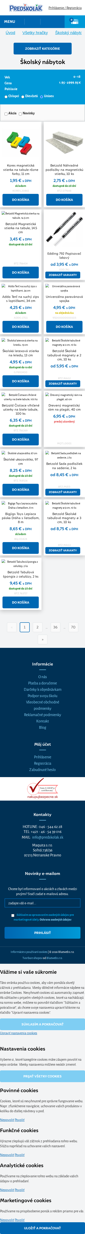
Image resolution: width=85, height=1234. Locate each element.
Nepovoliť (7, 1119)
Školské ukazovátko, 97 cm (20, 461)
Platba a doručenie (42, 683)
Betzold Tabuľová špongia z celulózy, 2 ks (21, 574)
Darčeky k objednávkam (42, 689)
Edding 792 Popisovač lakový (64, 256)
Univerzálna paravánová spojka (64, 299)
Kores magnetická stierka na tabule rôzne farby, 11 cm (20, 169)
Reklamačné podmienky (42, 714)
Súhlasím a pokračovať (43, 1024)
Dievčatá (31, 95)
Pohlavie (11, 89)
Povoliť (19, 1119)
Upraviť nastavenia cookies (18, 1032)
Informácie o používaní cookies (29, 951)
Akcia (12, 112)
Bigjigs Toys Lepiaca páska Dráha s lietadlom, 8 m (20, 518)
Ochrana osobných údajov (55, 919)
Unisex (49, 95)
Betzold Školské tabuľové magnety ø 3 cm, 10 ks (64, 518)
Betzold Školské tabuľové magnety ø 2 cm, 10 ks (64, 355)
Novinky (29, 112)
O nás (42, 676)
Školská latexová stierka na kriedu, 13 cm (20, 353)
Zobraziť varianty (63, 275)
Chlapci (13, 95)
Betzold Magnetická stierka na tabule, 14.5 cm (20, 228)
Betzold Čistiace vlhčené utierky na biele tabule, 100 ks (20, 409)
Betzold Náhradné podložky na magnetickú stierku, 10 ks (64, 169)
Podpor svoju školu (42, 695)
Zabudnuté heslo (42, 769)
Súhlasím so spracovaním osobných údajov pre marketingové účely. (44, 916)
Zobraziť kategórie (42, 49)
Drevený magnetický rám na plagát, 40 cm (64, 407)
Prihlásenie (42, 756)
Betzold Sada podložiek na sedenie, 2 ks (64, 466)
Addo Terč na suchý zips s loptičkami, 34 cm (20, 299)
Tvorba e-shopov (32, 957)
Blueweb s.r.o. (54, 957)
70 (73, 627)
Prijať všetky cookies (42, 1076)
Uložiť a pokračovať (42, 1228)
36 (55, 627)
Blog (42, 727)
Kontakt (42, 721)
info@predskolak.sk (47, 837)
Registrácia (42, 763)
